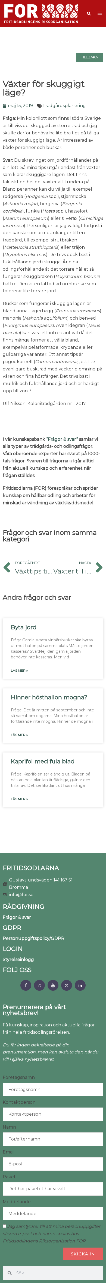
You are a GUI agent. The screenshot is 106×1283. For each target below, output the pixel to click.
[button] (88, 14)
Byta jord (24, 627)
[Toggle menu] (100, 13)
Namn (9, 1127)
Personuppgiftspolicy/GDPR (33, 938)
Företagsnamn (19, 1077)
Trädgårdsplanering (64, 105)
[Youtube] (53, 985)
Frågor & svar (17, 917)
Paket (9, 1176)
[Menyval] (25, 985)
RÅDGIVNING (23, 906)
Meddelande (17, 1201)
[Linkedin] (80, 985)
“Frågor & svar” (62, 439)
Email (9, 1152)
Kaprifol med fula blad (43, 761)
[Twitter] (66, 985)
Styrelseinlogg (18, 959)
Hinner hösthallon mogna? (49, 697)
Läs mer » (19, 670)
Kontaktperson (19, 1102)
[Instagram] (39, 985)
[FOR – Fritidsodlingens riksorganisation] (41, 13)
